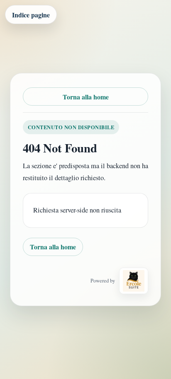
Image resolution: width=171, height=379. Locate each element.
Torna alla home (86, 96)
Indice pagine (31, 14)
